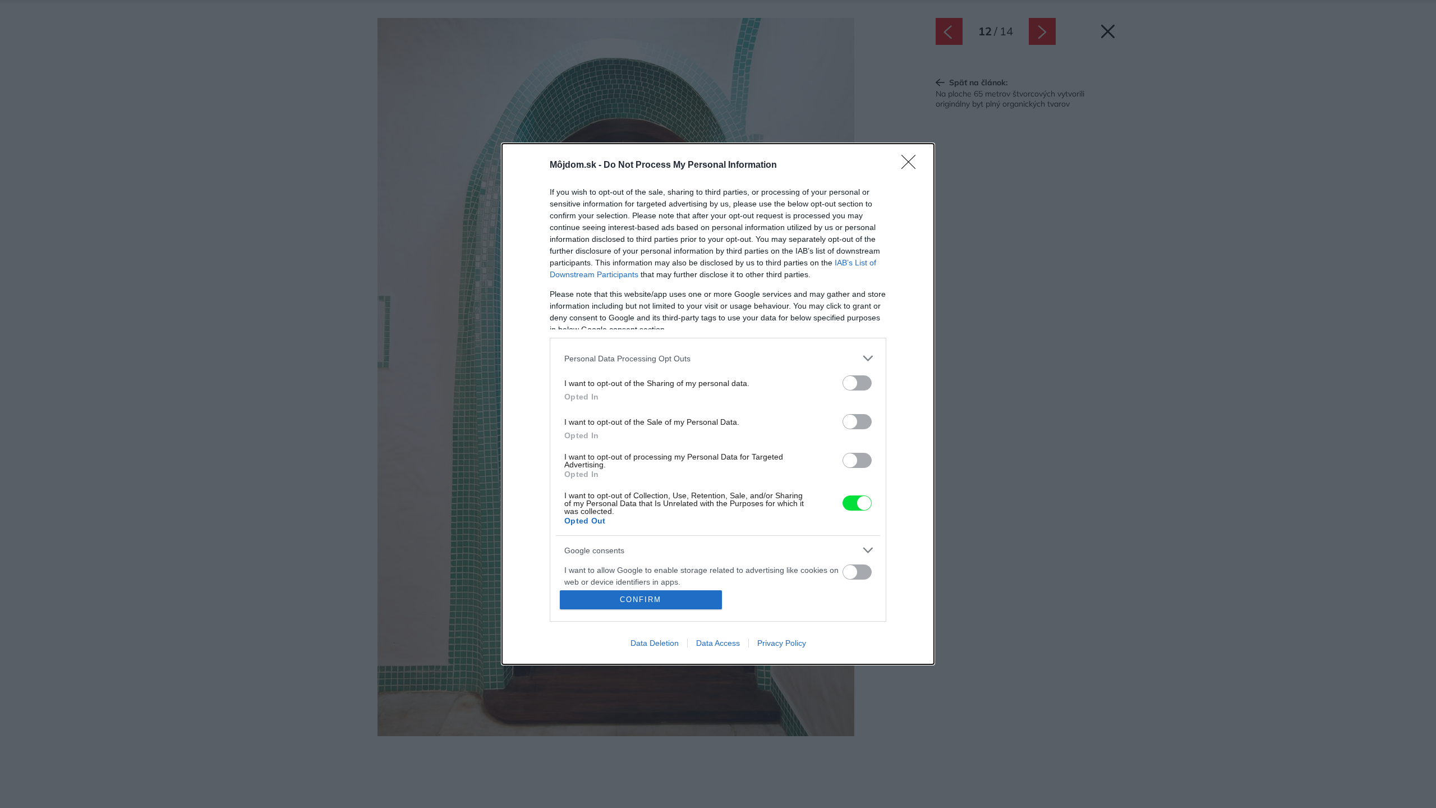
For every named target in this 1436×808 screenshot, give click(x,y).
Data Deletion (654, 643)
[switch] (857, 383)
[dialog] (718, 404)
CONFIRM (640, 599)
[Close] (912, 165)
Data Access (718, 643)
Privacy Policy (781, 643)
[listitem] (718, 358)
